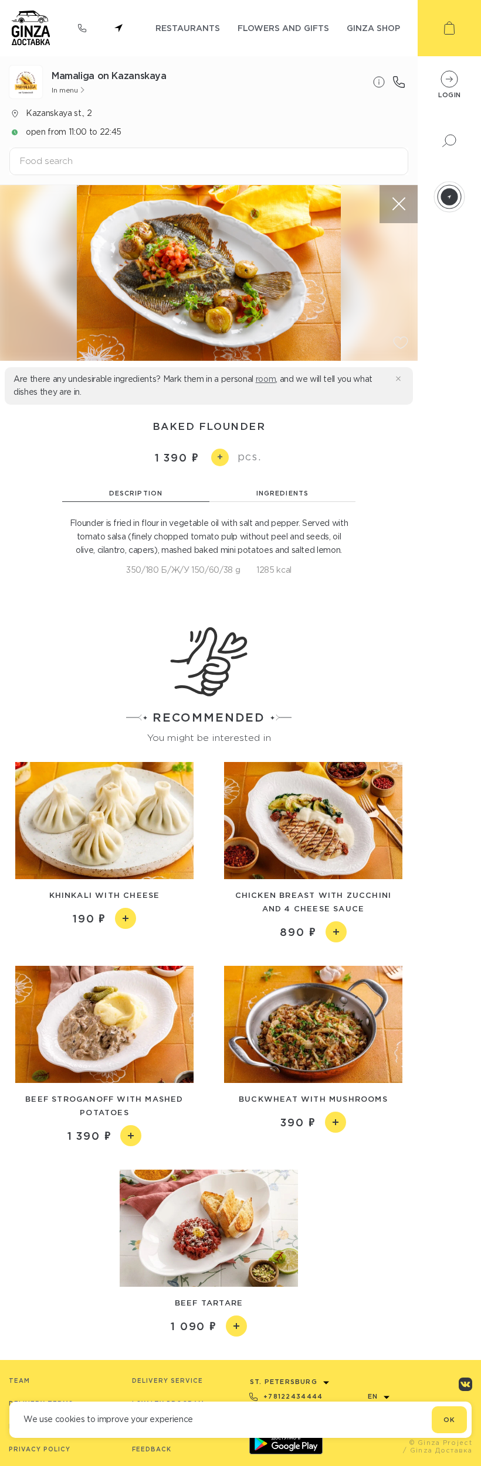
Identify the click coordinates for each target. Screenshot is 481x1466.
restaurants (187, 27)
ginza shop (373, 27)
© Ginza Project (441, 1442)
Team (19, 1381)
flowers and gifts (283, 27)
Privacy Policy (39, 1449)
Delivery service (167, 1381)
